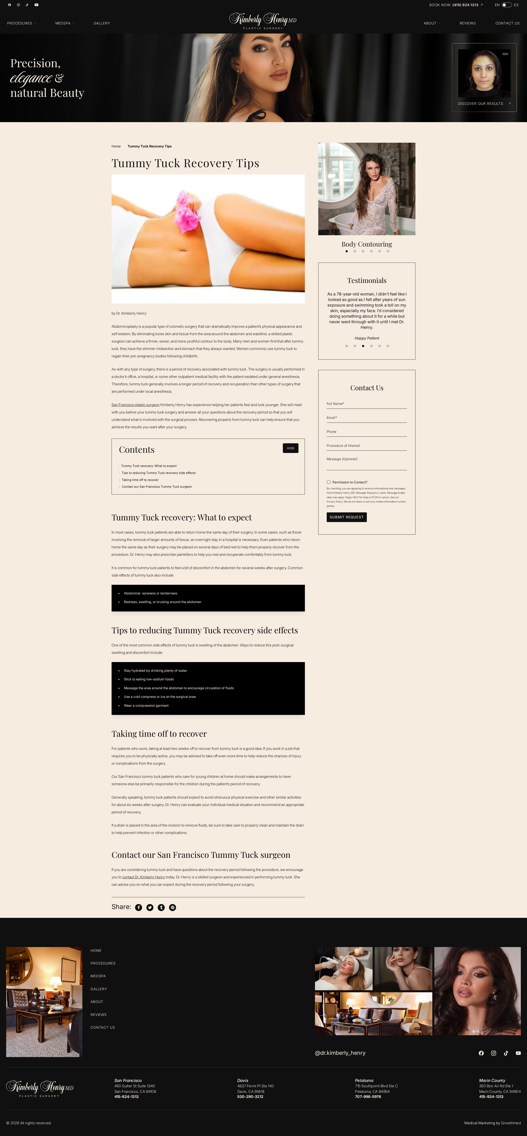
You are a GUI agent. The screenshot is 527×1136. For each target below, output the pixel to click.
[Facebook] (9, 4)
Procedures (103, 963)
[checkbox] (347, 482)
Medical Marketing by (482, 1123)
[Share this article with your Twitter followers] (150, 907)
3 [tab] (363, 251)
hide (290, 448)
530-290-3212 (250, 1096)
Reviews (99, 1014)
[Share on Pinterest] (172, 907)
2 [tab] (355, 251)
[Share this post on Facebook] (138, 907)
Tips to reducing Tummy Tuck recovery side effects (157, 473)
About (97, 1002)
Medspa (98, 976)
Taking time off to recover (138, 480)
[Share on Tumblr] (161, 907)
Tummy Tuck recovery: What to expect (147, 466)
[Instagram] (18, 4)
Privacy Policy (335, 501)
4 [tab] (371, 251)
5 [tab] (380, 251)
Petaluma (364, 1080)
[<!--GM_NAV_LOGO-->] (267, 21)
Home (116, 146)
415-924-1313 (126, 1096)
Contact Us (103, 1027)
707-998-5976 (368, 1096)
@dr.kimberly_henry (340, 1052)
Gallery (99, 989)
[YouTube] (36, 4)
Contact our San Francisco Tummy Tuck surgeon (155, 487)
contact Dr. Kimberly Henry (143, 877)
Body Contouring (367, 243)
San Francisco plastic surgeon (136, 405)
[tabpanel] (366, 195)
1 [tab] (347, 251)
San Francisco (128, 1080)
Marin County (492, 1080)
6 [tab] (388, 251)
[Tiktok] (27, 4)
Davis (242, 1080)
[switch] (507, 4)
